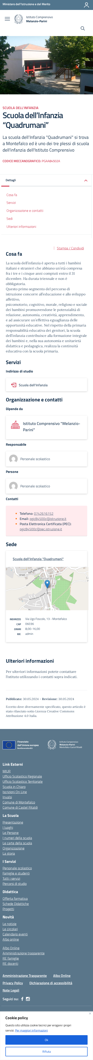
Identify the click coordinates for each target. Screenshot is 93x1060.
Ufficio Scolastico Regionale (22, 776)
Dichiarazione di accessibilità (50, 983)
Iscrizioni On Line (15, 791)
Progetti (8, 908)
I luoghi (8, 827)
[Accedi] (86, 5)
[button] (46, 180)
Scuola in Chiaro (14, 786)
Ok (46, 1040)
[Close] (90, 1013)
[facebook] (22, 999)
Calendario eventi (15, 934)
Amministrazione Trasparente (25, 975)
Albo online (11, 939)
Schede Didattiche (16, 903)
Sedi (9, 218)
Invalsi (7, 797)
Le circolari (10, 929)
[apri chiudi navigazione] (7, 19)
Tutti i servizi (11, 878)
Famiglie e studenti (16, 873)
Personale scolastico (17, 868)
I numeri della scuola (17, 837)
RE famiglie (11, 958)
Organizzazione (13, 848)
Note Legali (11, 990)
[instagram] (28, 999)
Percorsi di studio (15, 883)
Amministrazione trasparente (24, 953)
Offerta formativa (15, 898)
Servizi (11, 202)
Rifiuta (46, 1051)
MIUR (7, 771)
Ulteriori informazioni (21, 226)
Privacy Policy (13, 983)
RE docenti (10, 963)
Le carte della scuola (17, 843)
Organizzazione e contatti (24, 210)
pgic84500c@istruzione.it (48, 518)
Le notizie (9, 923)
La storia (9, 853)
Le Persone (11, 832)
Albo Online (11, 948)
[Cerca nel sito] (82, 29)
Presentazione (13, 822)
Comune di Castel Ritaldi (20, 807)
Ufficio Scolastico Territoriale (23, 781)
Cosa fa (11, 194)
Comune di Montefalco (19, 802)
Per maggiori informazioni (31, 1030)
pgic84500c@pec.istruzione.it (41, 529)
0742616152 (43, 513)
